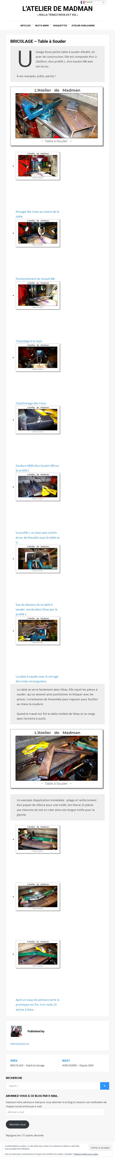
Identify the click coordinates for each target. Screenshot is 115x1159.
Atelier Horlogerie (83, 25)
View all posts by (19, 1043)
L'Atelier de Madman (57, 9)
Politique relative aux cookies (86, 1154)
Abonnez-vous (17, 1124)
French (88, 2)
